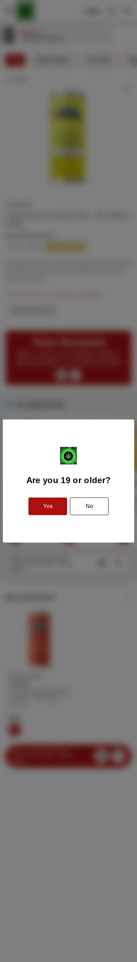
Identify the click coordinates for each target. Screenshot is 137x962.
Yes (48, 506)
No (89, 506)
